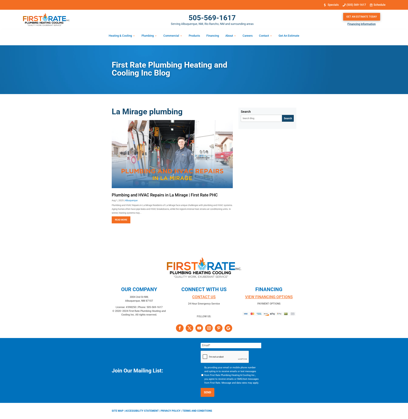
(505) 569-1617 (356, 4)
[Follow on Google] (228, 328)
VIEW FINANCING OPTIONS (269, 297)
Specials (333, 4)
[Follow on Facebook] (180, 328)
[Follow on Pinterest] (218, 328)
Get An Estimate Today (361, 16)
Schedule (380, 4)
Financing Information (361, 24)
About (229, 36)
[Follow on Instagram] (209, 328)
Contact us (204, 297)
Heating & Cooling (120, 36)
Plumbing (148, 36)
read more (121, 219)
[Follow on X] (189, 328)
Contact (264, 36)
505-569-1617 (212, 18)
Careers (248, 36)
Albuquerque (131, 200)
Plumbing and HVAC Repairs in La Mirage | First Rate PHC (165, 195)
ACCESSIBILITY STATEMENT (142, 410)
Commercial (171, 36)
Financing (212, 36)
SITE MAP (117, 410)
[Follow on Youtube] (199, 328)
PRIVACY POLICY (170, 410)
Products (194, 36)
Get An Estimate (289, 36)
